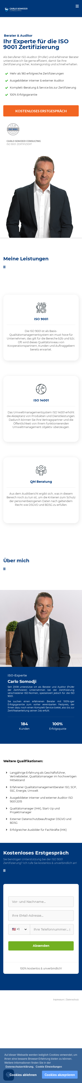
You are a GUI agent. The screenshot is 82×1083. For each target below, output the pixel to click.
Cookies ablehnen (23, 1074)
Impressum (58, 999)
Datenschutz (72, 999)
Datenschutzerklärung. (19, 1066)
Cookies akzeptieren (60, 1074)
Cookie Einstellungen (49, 1066)
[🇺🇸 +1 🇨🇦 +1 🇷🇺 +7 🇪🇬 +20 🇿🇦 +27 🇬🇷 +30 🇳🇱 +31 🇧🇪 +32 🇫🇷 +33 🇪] (41, 929)
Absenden (41, 946)
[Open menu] (77, 6)
